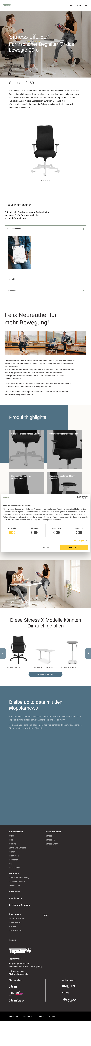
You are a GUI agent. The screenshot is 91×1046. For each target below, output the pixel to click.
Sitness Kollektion (45, 674)
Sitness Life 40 (13, 667)
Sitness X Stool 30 (69, 667)
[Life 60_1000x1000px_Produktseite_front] (45, 185)
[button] (88, 653)
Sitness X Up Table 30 (43, 667)
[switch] (34, 532)
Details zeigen (78, 541)
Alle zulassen (74, 547)
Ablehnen (45, 547)
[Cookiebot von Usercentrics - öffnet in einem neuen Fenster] (78, 497)
